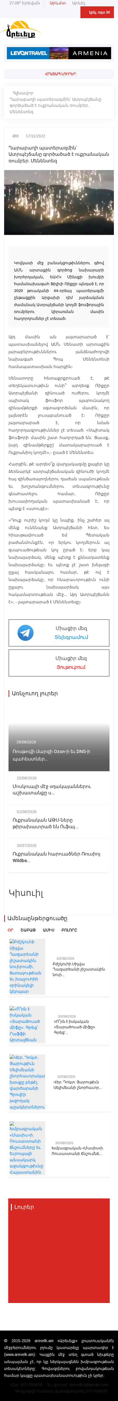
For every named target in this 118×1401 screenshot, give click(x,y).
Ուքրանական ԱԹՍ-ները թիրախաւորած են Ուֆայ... (45, 823)
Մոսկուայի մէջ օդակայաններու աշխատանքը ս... (52, 790)
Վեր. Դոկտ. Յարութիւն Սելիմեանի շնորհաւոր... (78, 1085)
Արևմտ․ (58, 3)
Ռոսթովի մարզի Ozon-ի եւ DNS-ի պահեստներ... (51, 755)
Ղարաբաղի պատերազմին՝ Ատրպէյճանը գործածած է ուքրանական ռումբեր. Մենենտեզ (56, 105)
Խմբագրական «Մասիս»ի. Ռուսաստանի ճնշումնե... (78, 1151)
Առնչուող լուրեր (35, 693)
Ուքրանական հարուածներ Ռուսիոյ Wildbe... (56, 857)
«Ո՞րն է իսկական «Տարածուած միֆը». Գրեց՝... (75, 1027)
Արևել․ (79, 3)
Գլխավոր (23, 93)
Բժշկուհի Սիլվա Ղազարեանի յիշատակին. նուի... (79, 969)
